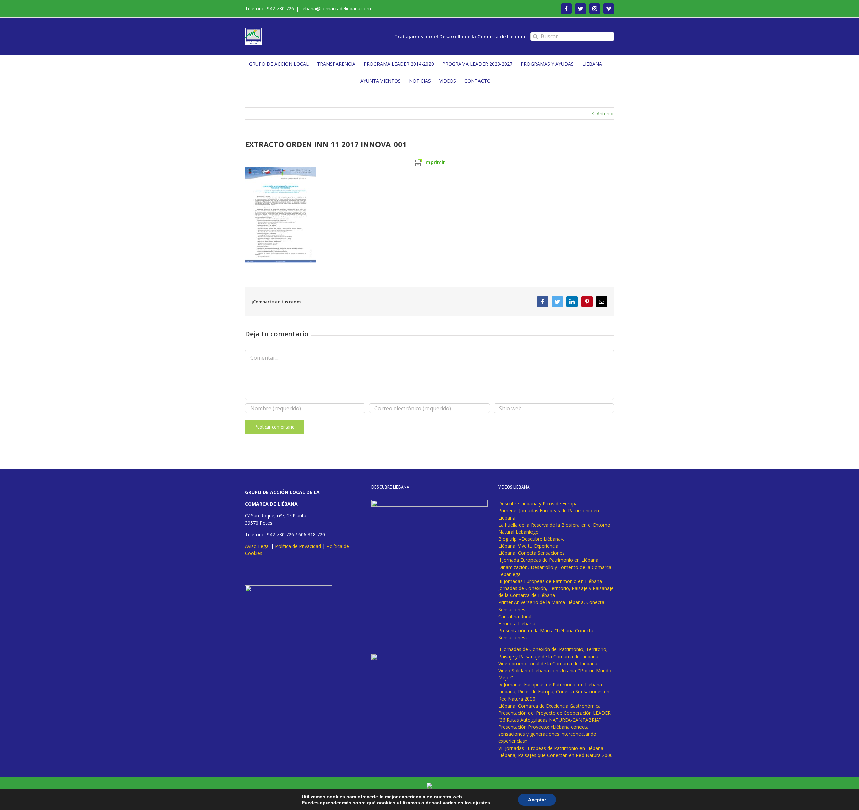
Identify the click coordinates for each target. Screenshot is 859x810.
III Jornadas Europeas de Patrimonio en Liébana (550, 581)
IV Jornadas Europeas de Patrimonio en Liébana (550, 684)
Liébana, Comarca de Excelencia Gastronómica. (550, 706)
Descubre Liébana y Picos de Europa (538, 503)
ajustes (481, 802)
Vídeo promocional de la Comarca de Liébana (547, 663)
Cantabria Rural (515, 616)
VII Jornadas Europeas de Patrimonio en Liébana (550, 748)
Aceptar (537, 799)
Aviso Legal (257, 546)
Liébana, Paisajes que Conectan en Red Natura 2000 (555, 755)
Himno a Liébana (516, 623)
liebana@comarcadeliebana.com (336, 8)
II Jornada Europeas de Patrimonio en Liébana (548, 560)
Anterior (605, 113)
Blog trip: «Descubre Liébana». (531, 539)
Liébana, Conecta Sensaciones (531, 553)
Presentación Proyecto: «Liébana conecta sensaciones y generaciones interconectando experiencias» (547, 734)
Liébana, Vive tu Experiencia (528, 546)
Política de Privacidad (298, 546)
